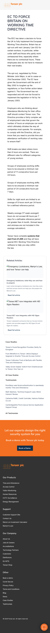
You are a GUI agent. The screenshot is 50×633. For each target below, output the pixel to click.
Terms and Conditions (11, 589)
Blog (4, 593)
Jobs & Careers (8, 543)
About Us (6, 539)
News (5, 597)
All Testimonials (12, 413)
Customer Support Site (11, 515)
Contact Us (7, 518)
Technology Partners (10, 550)
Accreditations (8, 546)
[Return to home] (13, 5)
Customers (7, 554)
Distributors (7, 557)
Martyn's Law (8, 526)
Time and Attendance (11, 483)
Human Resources (10, 494)
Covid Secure (8, 582)
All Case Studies (12, 375)
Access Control (8, 487)
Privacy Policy (8, 585)
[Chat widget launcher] (44, 627)
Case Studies (8, 600)
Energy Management (11, 502)
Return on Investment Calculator (15, 522)
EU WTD (6, 561)
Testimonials (7, 604)
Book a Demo (25, 448)
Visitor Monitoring (9, 490)
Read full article (14, 295)
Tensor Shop (7, 565)
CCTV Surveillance (10, 498)
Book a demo (8, 578)
